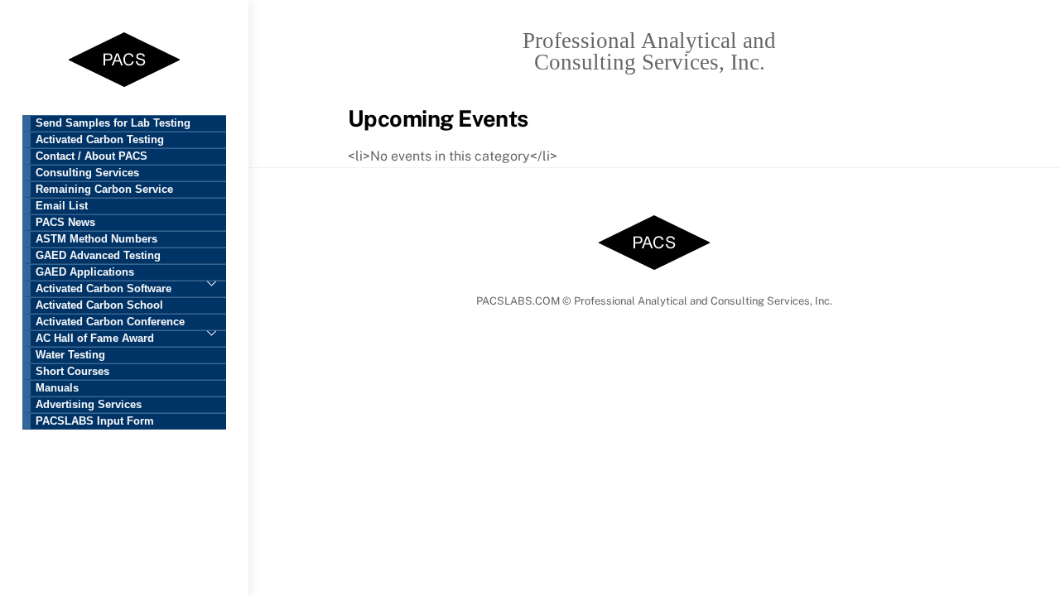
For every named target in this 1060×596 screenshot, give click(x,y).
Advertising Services (89, 405)
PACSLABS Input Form (95, 421)
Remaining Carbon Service (104, 189)
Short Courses (72, 371)
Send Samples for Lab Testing (113, 123)
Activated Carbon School (99, 305)
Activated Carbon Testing (100, 140)
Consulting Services (87, 173)
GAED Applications (85, 272)
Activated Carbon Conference (110, 322)
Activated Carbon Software (103, 289)
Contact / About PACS (91, 156)
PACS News (65, 222)
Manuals (57, 388)
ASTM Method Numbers (96, 239)
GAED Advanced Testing (98, 256)
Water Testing (70, 355)
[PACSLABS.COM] (124, 84)
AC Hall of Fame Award (95, 338)
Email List (62, 206)
